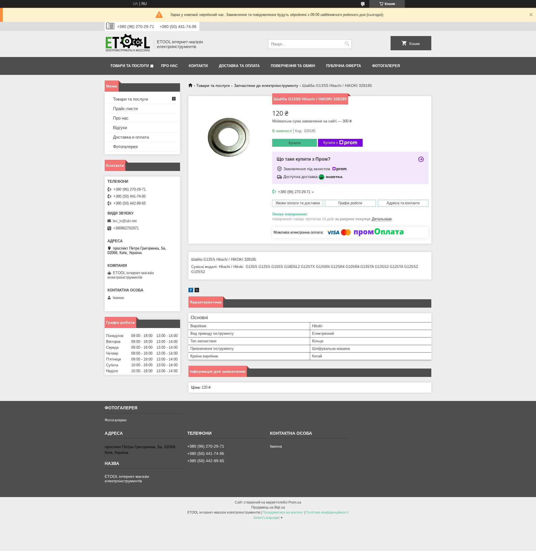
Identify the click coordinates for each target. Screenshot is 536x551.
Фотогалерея (386, 66)
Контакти (198, 66)
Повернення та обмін (293, 66)
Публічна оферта (343, 66)
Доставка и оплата (131, 137)
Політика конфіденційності (327, 512)
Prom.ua (294, 502)
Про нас (169, 66)
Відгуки (120, 127)
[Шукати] (347, 44)
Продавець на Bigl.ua (268, 507)
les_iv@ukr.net (125, 221)
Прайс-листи (125, 108)
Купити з (330, 143)
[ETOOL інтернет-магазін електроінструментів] (127, 44)
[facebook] (190, 291)
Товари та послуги (129, 66)
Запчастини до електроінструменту (266, 85)
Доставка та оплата (239, 66)
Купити (294, 143)
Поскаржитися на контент (282, 512)
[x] (197, 291)
